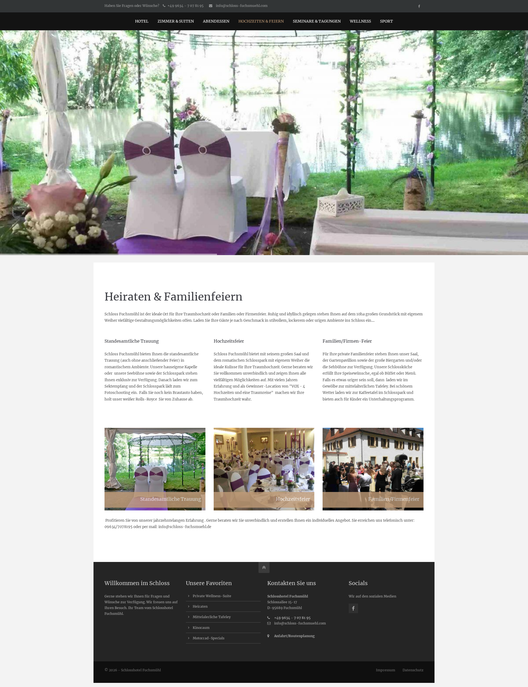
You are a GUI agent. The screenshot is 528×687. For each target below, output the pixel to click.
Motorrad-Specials (208, 638)
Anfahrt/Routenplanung (294, 636)
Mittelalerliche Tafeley (212, 617)
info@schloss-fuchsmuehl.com (242, 6)
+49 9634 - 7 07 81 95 (292, 618)
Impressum (385, 670)
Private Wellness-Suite (212, 596)
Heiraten (200, 606)
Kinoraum (201, 628)
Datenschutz (413, 670)
